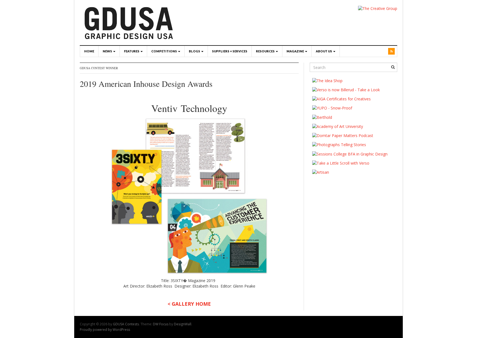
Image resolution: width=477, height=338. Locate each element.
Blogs (195, 51)
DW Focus (160, 324)
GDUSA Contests (126, 324)
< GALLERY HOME (189, 304)
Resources (265, 51)
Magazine (295, 51)
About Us (324, 51)
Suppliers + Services (229, 51)
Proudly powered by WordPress (105, 329)
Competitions (164, 51)
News (108, 51)
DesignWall (182, 324)
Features (132, 51)
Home (89, 51)
